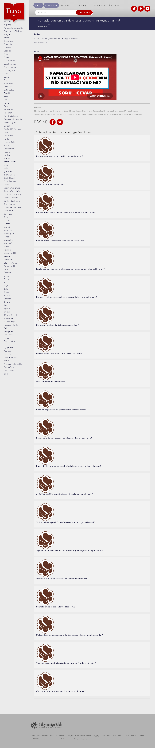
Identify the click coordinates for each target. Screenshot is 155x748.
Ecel (5, 80)
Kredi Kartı (8, 211)
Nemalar (8, 260)
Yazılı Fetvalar (10, 358)
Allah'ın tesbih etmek (129, 111)
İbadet (7, 159)
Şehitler (7, 299)
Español (141, 736)
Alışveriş (7, 25)
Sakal (6, 289)
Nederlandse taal (68, 739)
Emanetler (8, 84)
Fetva (6, 103)
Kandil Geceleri (11, 198)
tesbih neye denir (135, 115)
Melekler (8, 230)
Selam (7, 302)
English (45, 736)
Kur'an (7, 221)
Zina (6, 374)
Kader (6, 185)
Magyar (44, 739)
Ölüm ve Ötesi (10, 263)
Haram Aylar (10, 142)
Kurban (7, 224)
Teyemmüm (9, 341)
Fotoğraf (8, 113)
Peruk (6, 279)
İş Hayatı (8, 172)
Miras (6, 237)
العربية (70, 736)
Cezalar (7, 51)
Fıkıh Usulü (8, 110)
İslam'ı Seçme (10, 175)
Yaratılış (7, 354)
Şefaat (7, 296)
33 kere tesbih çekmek (112, 111)
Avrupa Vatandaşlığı (13, 28)
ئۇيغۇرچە (96, 736)
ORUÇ (38, 6)
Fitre (6, 106)
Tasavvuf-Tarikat (11, 325)
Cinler (6, 57)
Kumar (7, 217)
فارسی (126, 736)
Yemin (6, 361)
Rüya (6, 286)
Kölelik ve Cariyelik (12, 208)
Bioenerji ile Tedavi (13, 31)
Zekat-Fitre (9, 367)
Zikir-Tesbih (9, 371)
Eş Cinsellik (9, 90)
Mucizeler (8, 240)
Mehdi (7, 227)
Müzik (6, 247)
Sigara (7, 305)
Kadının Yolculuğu (12, 191)
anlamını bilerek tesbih (43, 115)
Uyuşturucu (9, 348)
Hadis (6, 139)
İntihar (7, 168)
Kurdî (133, 736)
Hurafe (7, 152)
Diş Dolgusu (9, 70)
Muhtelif (7, 243)
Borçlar (7, 35)
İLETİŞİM (114, 6)
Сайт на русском (109, 736)
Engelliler (8, 87)
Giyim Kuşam (10, 123)
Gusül (6, 132)
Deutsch (62, 736)
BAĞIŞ (82, 6)
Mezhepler (9, 234)
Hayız (6, 146)
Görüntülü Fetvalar (12, 129)
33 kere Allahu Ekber (60, 111)
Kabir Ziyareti (10, 181)
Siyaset (7, 312)
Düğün (7, 77)
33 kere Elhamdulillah (77, 111)
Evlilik (6, 97)
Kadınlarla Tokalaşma (14, 194)
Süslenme (8, 318)
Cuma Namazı (10, 67)
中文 (120, 736)
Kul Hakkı (8, 214)
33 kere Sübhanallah (95, 111)
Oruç (6, 270)
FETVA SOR (51, 6)
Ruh (5, 283)
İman (6, 165)
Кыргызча (35, 739)
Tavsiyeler (8, 331)
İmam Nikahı (10, 162)
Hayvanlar (9, 149)
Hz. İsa (7, 155)
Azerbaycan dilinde (83, 736)
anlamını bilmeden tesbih (62, 115)
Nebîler (7, 256)
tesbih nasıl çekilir (111, 115)
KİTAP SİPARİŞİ (98, 6)
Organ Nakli (9, 266)
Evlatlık (7, 93)
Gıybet (7, 126)
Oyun (6, 276)
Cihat (6, 54)
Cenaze (7, 48)
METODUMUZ (68, 6)
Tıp (5, 345)
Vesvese (7, 351)
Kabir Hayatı (10, 178)
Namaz (7, 250)
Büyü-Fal (8, 44)
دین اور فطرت (82, 739)
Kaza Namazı (10, 204)
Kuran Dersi (35, 736)
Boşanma (8, 41)
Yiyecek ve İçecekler (13, 364)
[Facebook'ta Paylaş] (53, 122)
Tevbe (6, 338)
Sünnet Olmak (10, 315)
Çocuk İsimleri (10, 64)
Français (53, 736)
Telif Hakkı (8, 335)
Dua (6, 74)
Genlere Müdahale (13, 119)
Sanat (6, 292)
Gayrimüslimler (11, 116)
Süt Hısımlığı (9, 322)
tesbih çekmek (98, 115)
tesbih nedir (123, 115)
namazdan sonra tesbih (82, 115)
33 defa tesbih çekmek (43, 111)
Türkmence (53, 739)
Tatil (5, 328)
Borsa (6, 38)
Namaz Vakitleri (11, 253)
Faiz (5, 100)
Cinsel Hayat (10, 61)
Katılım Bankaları (12, 201)
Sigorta (7, 309)
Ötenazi (7, 273)
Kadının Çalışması (12, 188)
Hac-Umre (8, 136)
